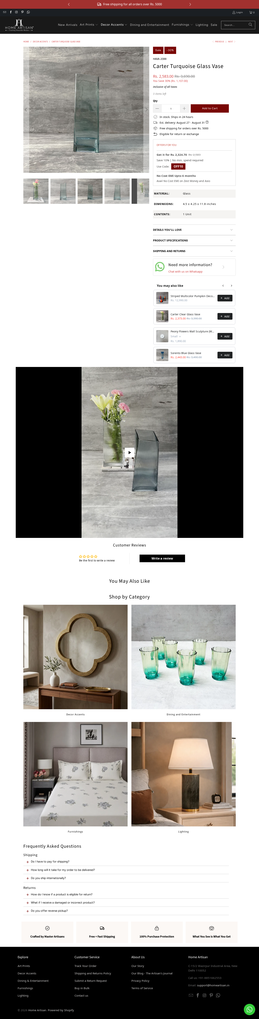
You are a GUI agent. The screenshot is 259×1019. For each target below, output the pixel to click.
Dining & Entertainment (33, 981)
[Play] (86, 110)
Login (239, 12)
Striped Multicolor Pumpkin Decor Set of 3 (193, 296)
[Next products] (231, 285)
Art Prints (24, 966)
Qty (155, 101)
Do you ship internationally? (48, 878)
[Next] (146, 110)
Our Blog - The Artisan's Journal (152, 973)
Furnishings (75, 777)
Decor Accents (75, 660)
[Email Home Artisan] (4, 12)
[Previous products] (223, 285)
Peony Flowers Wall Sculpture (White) (193, 331)
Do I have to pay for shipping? (50, 861)
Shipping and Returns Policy (93, 973)
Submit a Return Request (91, 981)
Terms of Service (142, 988)
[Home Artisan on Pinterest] (22, 12)
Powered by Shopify (61, 1010)
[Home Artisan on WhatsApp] (28, 12)
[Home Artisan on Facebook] (10, 12)
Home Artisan (37, 1010)
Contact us (81, 995)
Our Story (137, 966)
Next (231, 41)
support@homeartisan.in (213, 985)
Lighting (183, 777)
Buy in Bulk (82, 988)
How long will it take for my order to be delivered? (63, 870)
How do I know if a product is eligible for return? (62, 894)
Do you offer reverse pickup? (49, 910)
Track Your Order (86, 966)
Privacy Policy (140, 981)
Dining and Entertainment (183, 660)
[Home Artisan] (19, 25)
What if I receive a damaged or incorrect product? (63, 902)
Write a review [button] (162, 558)
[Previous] (26, 110)
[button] (89, 24)
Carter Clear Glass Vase (185, 314)
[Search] (250, 25)
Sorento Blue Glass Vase (186, 353)
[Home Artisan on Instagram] (16, 12)
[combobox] (238, 25)
